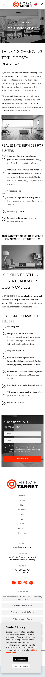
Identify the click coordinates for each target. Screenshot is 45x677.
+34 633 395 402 (22, 573)
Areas (22, 524)
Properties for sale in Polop (22, 612)
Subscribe (22, 459)
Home (22, 496)
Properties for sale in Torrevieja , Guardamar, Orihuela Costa (22, 598)
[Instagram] (25, 582)
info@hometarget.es (22, 547)
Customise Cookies (21, 666)
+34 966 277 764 (22, 570)
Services (22, 510)
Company (22, 500)
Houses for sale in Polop (22, 606)
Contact (22, 528)
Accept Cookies (20, 659)
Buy (22, 505)
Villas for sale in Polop (22, 619)
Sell (22, 514)
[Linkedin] (31, 583)
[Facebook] (14, 582)
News (22, 519)
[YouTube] (20, 582)
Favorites (22, 533)
